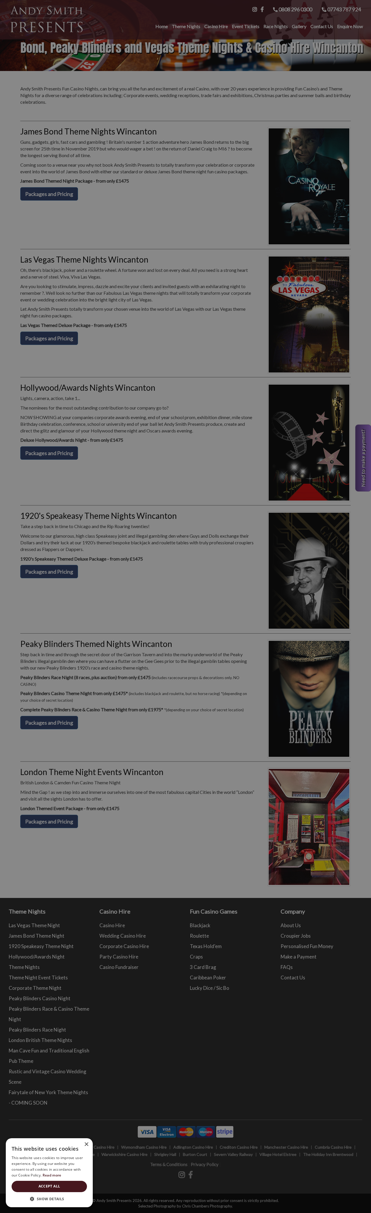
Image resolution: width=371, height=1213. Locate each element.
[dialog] (185, 606)
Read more (52, 1175)
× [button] (86, 1144)
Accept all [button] (49, 1186)
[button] (49, 1198)
